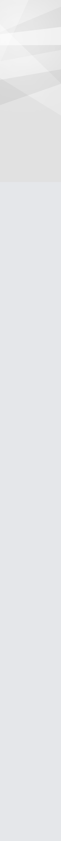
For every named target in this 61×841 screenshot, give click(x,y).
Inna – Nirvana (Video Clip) (23, 500)
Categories (4, 14)
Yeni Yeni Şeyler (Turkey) (42, 782)
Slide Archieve (8, 778)
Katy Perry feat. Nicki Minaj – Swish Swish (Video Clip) (38, 257)
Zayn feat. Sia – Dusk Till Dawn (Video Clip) (30, 564)
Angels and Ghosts (37, 312)
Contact (5, 775)
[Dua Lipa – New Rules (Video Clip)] (40, 373)
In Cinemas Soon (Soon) (42, 778)
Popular (8, 455)
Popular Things (8, 782)
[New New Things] (30, 5)
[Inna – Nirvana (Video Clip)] (29, 353)
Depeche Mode (41, 314)
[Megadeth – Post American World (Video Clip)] (15, 247)
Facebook (44, 154)
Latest (18, 455)
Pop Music (26, 306)
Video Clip (35, 306)
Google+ (50, 154)
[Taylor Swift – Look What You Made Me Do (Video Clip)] (40, 363)
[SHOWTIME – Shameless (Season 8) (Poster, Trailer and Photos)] (50, 353)
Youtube (22, 823)
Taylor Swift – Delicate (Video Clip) (27, 519)
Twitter (56, 154)
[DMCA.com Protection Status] (47, 831)
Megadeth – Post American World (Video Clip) (13, 257)
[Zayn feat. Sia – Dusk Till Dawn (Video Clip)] (9, 363)
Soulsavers (9, 316)
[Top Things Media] (12, 831)
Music (18, 306)
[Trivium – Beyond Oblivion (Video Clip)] (19, 353)
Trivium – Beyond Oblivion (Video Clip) (28, 528)
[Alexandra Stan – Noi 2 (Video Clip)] (9, 373)
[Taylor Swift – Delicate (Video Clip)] (9, 353)
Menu (56, 14)
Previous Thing (16, 95)
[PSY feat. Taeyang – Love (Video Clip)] (29, 373)
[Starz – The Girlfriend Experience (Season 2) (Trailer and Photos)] (19, 363)
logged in (20, 333)
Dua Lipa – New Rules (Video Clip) (26, 509)
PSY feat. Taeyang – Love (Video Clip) (28, 482)
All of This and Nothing (19, 312)
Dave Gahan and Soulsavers (22, 314)
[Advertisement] (30, 55)
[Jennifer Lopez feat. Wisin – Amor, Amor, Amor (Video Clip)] (40, 353)
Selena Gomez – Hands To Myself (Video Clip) (13, 286)
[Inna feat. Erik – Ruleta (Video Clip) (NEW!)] (50, 373)
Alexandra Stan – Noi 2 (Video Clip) (29, 725)
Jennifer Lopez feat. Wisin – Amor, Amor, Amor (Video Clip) (27, 805)
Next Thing (44, 95)
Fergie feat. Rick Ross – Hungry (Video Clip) (30, 473)
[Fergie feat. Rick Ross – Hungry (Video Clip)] (29, 363)
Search (11, 14)
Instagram (16, 823)
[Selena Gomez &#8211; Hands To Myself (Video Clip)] (15, 275)
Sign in (49, 14)
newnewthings (33, 145)
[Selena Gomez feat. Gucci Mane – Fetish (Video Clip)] (19, 373)
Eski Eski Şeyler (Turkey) (42, 775)
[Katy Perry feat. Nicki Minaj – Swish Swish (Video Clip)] (39, 247)
